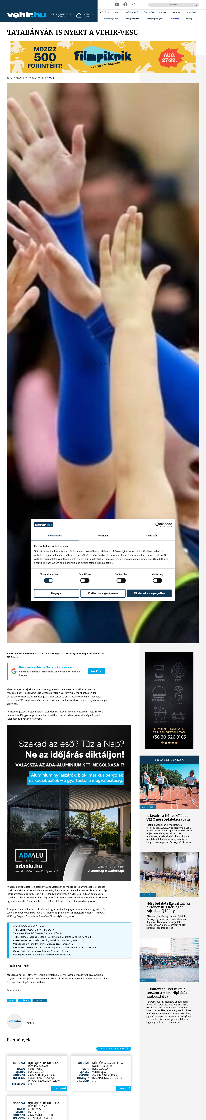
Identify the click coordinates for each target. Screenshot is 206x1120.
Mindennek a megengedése (149, 593)
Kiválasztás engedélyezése (103, 593)
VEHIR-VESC (39, 1000)
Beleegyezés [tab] (54, 535)
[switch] (84, 580)
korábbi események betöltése (113, 1048)
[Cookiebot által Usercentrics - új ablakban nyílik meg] (158, 524)
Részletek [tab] (103, 535)
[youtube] (116, 4)
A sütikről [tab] (151, 535)
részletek (58, 1088)
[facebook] (125, 4)
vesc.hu (51, 78)
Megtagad (56, 593)
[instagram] (133, 4)
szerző (30, 1019)
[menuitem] (104, 12)
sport (11, 1000)
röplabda (24, 1000)
